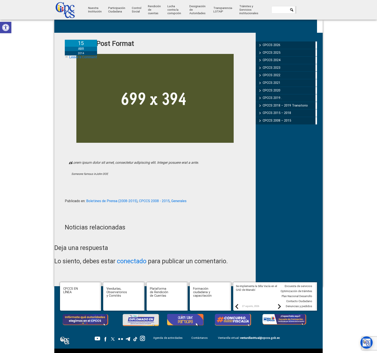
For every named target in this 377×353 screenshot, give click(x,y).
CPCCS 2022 (271, 75)
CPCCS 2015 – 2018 (277, 113)
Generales (179, 201)
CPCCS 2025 (271, 53)
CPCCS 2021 (271, 83)
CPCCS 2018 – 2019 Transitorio (285, 105)
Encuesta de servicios (298, 286)
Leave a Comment (83, 57)
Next (279, 306)
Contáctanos (199, 337)
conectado (131, 261)
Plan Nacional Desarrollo (297, 296)
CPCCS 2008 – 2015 (277, 120)
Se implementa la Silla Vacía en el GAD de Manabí (256, 287)
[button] (5, 27)
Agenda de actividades (168, 337)
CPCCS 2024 (271, 60)
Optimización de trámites (296, 291)
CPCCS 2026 (271, 45)
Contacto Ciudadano (299, 301)
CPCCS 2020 (271, 90)
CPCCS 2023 (271, 68)
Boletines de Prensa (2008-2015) (111, 201)
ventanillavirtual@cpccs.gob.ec (260, 337)
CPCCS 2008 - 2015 (154, 201)
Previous (236, 306)
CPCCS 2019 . (272, 98)
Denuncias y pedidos (299, 306)
